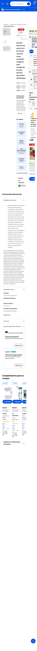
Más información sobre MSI (16, 333)
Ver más (20, 113)
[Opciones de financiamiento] (24, 326)
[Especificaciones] (24, 289)
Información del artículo (12, 194)
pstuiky (18, 35)
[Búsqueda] (28, 3)
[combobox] (20, 3)
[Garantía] (24, 321)
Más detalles (7, 315)
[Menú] (2, 3)
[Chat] (33, 641)
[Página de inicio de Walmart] (7, 3)
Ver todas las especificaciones (24, 173)
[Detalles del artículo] (24, 200)
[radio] (18, 88)
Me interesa (18, 345)
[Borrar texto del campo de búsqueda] (26, 3)
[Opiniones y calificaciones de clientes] (24, 442)
